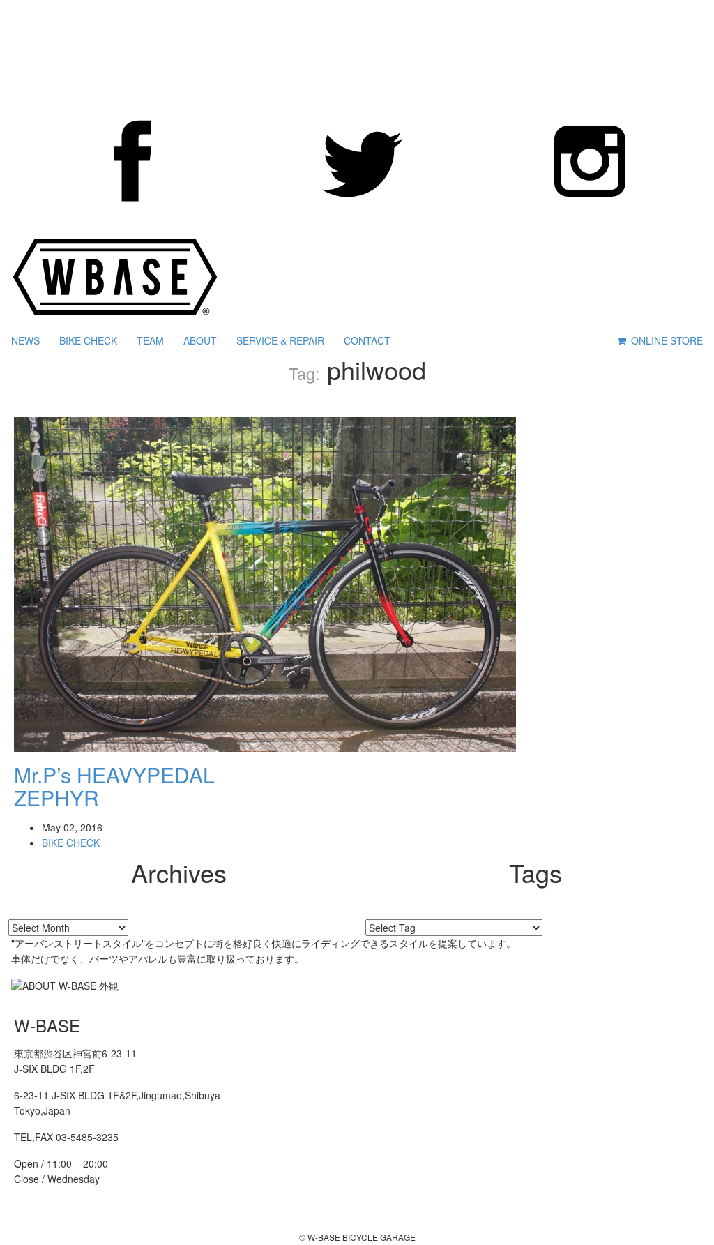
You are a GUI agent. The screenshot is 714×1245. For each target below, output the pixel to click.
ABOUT (200, 340)
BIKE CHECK (88, 340)
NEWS (25, 340)
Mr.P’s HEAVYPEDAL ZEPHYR (114, 786)
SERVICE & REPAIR (280, 340)
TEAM (150, 340)
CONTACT (367, 340)
